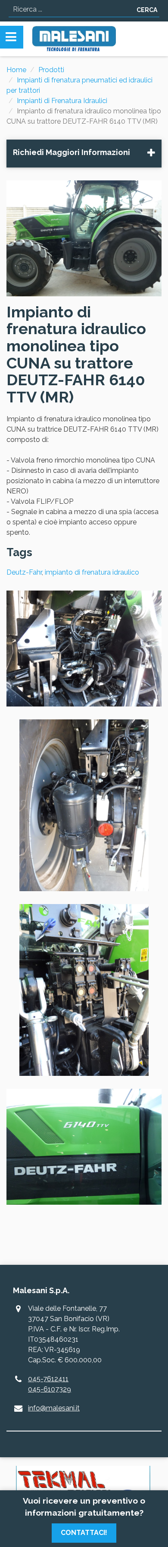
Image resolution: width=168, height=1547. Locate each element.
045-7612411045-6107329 (49, 1384)
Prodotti (51, 70)
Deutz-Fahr (24, 572)
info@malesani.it (54, 1408)
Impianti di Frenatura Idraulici (62, 101)
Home (16, 70)
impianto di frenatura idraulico (92, 572)
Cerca (147, 9)
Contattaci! (84, 1533)
